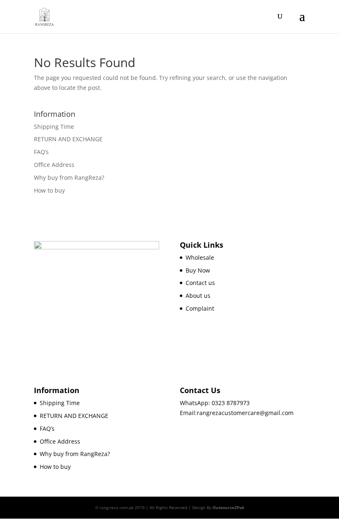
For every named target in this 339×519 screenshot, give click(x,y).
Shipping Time (54, 126)
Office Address (54, 165)
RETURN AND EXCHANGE (68, 139)
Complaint (200, 308)
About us (198, 295)
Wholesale (200, 257)
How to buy (49, 190)
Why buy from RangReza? (69, 177)
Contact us (200, 283)
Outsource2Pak (228, 507)
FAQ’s (41, 152)
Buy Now (198, 270)
